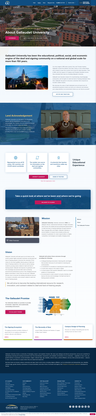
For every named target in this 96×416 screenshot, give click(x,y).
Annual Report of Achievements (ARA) (13, 394)
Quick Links (71, 3)
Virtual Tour (42, 384)
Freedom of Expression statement (71, 364)
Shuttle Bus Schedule (44, 388)
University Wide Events (62, 386)
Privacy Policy (22, 414)
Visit (34, 3)
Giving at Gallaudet (61, 393)
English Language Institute (80, 398)
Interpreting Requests (27, 389)
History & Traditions (9, 386)
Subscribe (59, 389)
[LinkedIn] (86, 407)
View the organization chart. (48, 181)
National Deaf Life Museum (45, 393)
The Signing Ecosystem (10, 396)
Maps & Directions (43, 386)
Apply (39, 3)
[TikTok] (89, 407)
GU (6, 8)
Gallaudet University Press (62, 395)
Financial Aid (77, 383)
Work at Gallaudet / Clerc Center (63, 383)
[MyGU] (70, 407)
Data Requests (60, 388)
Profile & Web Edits (26, 395)
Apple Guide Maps (43, 395)
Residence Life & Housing (80, 388)
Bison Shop (25, 396)
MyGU (24, 384)
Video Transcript (14, 240)
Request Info (51, 3)
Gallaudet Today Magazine (62, 391)
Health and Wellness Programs (29, 391)
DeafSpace (42, 396)
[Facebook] (82, 407)
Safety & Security (78, 389)
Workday (24, 393)
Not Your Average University (11, 398)
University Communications (80, 395)
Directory (24, 383)
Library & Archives (26, 386)
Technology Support (27, 388)
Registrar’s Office (78, 386)
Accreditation (8, 388)
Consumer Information (9, 389)
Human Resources (78, 384)
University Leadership (9, 384)
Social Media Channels (61, 384)
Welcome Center (43, 391)
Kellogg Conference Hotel (45, 389)
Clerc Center (77, 396)
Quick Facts (7, 383)
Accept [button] (92, 414)
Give (44, 3)
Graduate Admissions (79, 393)
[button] (66, 124)
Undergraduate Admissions (80, 391)
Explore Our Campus (44, 383)
